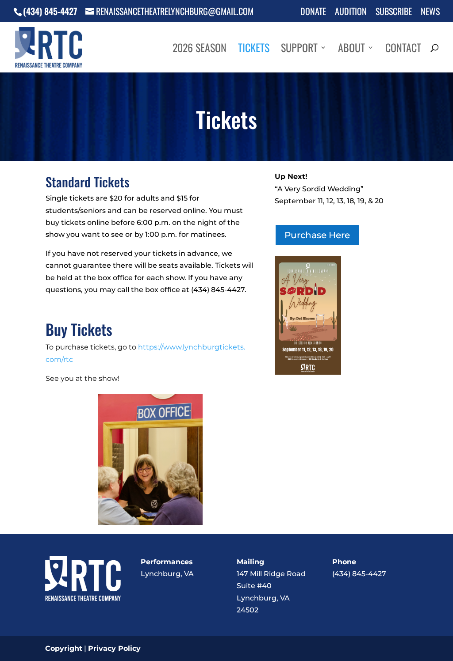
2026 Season (199, 49)
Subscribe (394, 12)
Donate (313, 12)
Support (299, 49)
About (351, 49)
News (430, 12)
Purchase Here (317, 235)
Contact (403, 49)
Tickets (253, 49)
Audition (351, 12)
